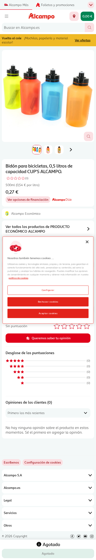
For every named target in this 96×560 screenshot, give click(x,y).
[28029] (74, 16)
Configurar (48, 289)
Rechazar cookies (48, 301)
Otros (8, 525)
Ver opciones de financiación (28, 200)
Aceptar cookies (48, 313)
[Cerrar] (87, 242)
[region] (47, 280)
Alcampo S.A (13, 475)
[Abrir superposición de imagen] (88, 136)
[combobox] (43, 27)
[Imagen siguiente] (71, 149)
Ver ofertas (82, 40)
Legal (8, 500)
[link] (43, 462)
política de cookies (18, 278)
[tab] (48, 96)
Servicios (10, 513)
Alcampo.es (12, 488)
